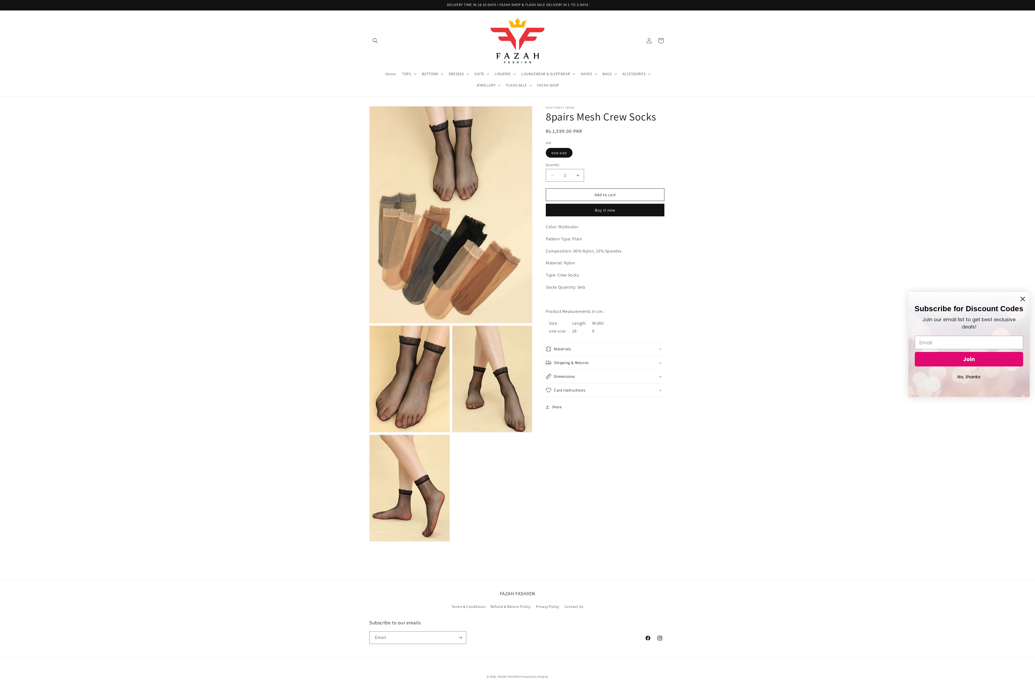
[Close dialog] (1022, 299)
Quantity (552, 164)
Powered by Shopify (534, 676)
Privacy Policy (547, 606)
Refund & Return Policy (511, 606)
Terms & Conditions (468, 606)
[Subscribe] (460, 637)
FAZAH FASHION (509, 676)
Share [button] (557, 407)
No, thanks (969, 377)
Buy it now (605, 210)
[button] (375, 41)
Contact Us (574, 606)
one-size (559, 152)
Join (969, 359)
